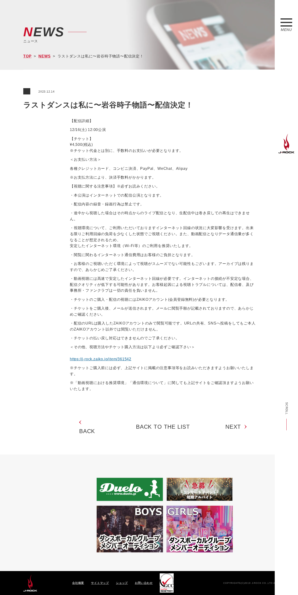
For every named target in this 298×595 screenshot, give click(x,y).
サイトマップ (100, 583)
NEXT (233, 427)
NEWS (44, 56)
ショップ (122, 583)
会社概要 (78, 583)
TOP (27, 56)
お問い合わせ (144, 583)
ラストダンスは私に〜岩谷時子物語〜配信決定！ (108, 105)
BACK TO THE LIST (163, 427)
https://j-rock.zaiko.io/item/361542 (100, 359)
